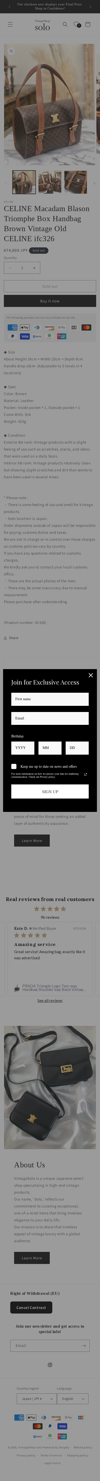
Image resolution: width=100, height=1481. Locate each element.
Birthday (17, 736)
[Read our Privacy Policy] (86, 774)
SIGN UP (50, 791)
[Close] (91, 675)
